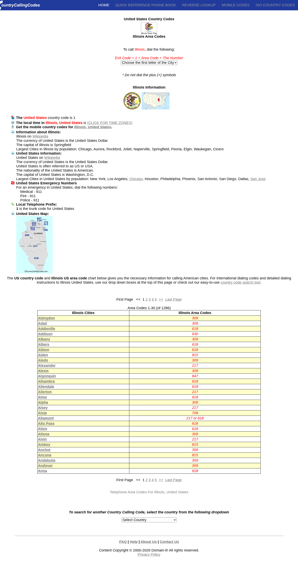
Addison (45, 334)
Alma (42, 397)
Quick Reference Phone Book (145, 5)
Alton (42, 429)
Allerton (45, 392)
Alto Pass (46, 423)
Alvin (42, 439)
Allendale (46, 387)
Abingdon (46, 318)
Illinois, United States (92, 127)
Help (134, 542)
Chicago (136, 179)
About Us (148, 542)
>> (161, 299)
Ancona (44, 455)
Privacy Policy (149, 554)
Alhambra (46, 381)
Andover (45, 466)
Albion (43, 350)
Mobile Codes (236, 5)
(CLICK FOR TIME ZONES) (109, 123)
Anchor (44, 450)
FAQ (123, 542)
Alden (43, 355)
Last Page (173, 299)
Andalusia (46, 460)
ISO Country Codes (275, 5)
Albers (43, 344)
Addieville (46, 329)
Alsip (42, 413)
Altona (43, 434)
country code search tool (240, 282)
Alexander (47, 365)
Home (103, 5)
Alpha (43, 402)
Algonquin (47, 376)
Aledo (43, 360)
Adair (42, 323)
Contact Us (169, 542)
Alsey (43, 408)
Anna (42, 471)
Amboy (44, 444)
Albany (44, 339)
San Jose (258, 179)
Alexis (43, 371)
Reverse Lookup (199, 5)
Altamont (46, 418)
